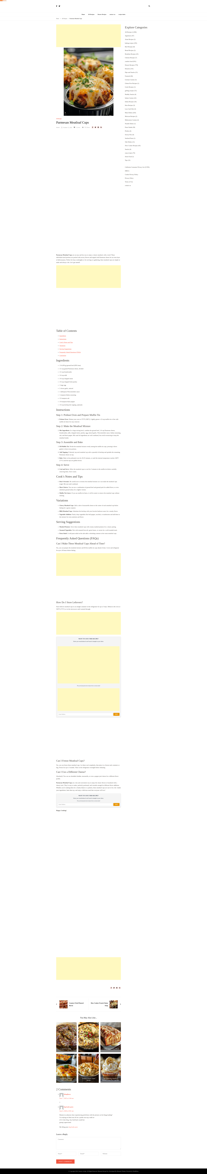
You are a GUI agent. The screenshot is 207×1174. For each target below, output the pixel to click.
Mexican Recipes (130, 116)
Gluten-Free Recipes (131, 83)
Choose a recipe (82, 1171)
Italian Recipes (129, 101)
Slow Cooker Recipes (131, 145)
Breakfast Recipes (130, 54)
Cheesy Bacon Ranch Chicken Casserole (66, 1079)
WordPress (135, 1171)
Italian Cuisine (129, 98)
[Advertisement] (88, 35)
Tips (126, 160)
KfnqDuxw (67, 1094)
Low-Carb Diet (129, 109)
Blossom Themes (121, 1171)
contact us (112, 14)
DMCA (127, 171)
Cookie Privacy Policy (131, 174)
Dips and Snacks (130, 72)
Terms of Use (129, 182)
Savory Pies (128, 134)
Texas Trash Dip (88, 1049)
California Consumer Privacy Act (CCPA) (137, 167)
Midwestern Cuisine (131, 120)
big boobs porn (68, 1107)
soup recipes (128, 153)
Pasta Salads (128, 127)
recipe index (122, 14)
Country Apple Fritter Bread (110, 1049)
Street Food (128, 156)
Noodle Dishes (129, 123)
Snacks (127, 149)
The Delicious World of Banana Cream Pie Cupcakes (110, 1079)
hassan (58, 127)
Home (83, 14)
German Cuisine (129, 80)
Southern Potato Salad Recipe (88, 1079)
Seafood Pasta (129, 138)
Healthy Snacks (129, 94)
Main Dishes (128, 113)
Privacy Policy (129, 178)
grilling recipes (129, 90)
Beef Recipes (129, 47)
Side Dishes (128, 142)
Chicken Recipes (130, 57)
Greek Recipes (129, 87)
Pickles (127, 131)
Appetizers (128, 36)
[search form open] (149, 6)
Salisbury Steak (66, 1049)
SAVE (116, 714)
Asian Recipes (129, 39)
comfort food (129, 61)
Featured (127, 76)
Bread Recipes (129, 50)
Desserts (127, 69)
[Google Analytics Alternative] (3, 1)
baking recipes (129, 43)
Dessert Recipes (102, 14)
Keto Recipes (129, 105)
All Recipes (91, 14)
